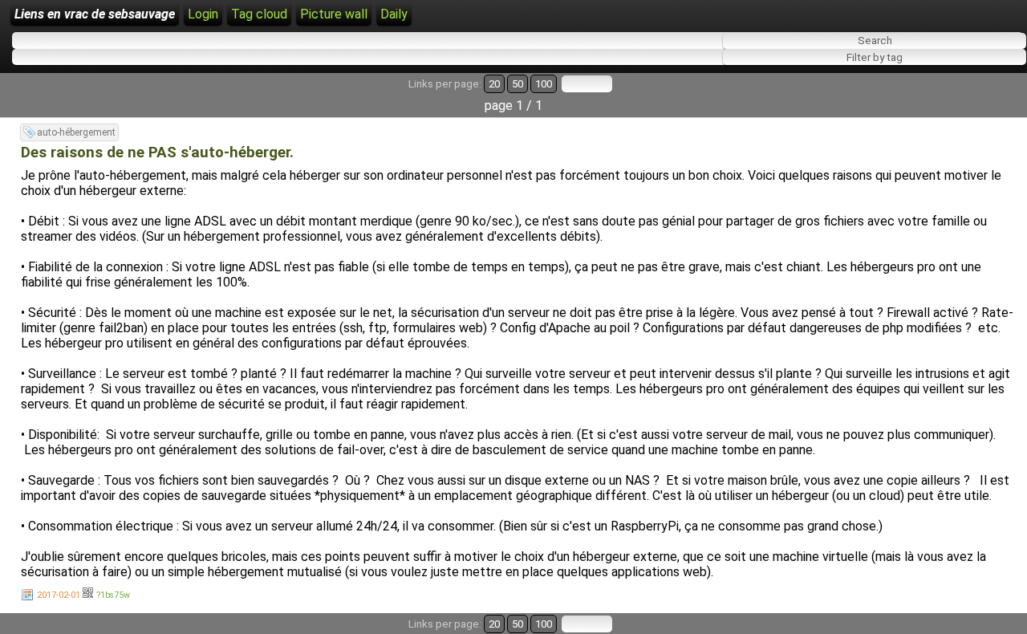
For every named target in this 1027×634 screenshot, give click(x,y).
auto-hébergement (76, 132)
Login (203, 14)
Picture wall (333, 14)
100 (543, 84)
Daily (394, 14)
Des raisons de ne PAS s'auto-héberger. (157, 152)
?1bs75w (113, 595)
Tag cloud (259, 14)
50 (517, 84)
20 (494, 84)
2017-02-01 (58, 595)
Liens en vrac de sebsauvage (94, 14)
